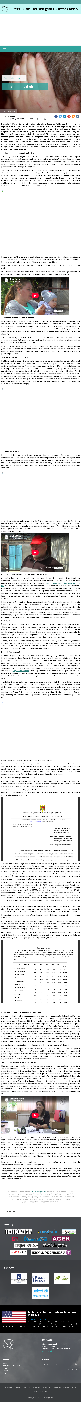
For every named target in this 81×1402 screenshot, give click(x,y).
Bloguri (74, 1388)
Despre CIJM (47, 1388)
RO (70, 2)
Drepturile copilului (14, 78)
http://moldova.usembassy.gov (39, 1319)
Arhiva (5, 1373)
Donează (6, 1371)
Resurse (66, 1388)
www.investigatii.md (38, 1191)
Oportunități (57, 1388)
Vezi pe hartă (47, 1351)
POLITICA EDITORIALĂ (11, 1366)
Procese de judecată (40, 1392)
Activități (17, 1388)
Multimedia (36, 1388)
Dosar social (26, 1388)
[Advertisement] (40, 30)
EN (77, 2)
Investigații (8, 1388)
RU (74, 2)
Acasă (5, 1363)
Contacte (6, 1368)
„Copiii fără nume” (20, 671)
